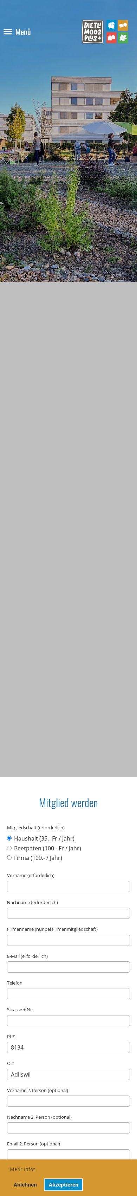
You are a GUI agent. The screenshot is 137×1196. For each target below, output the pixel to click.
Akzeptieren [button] (63, 1184)
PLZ (11, 1036)
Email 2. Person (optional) (33, 1144)
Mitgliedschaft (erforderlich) (36, 827)
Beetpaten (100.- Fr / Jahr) (47, 848)
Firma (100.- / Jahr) (37, 858)
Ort (10, 1063)
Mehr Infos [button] (22, 1169)
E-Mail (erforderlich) (27, 956)
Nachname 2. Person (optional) (39, 1117)
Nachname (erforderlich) (32, 902)
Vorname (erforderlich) (30, 875)
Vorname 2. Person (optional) (37, 1090)
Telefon (14, 983)
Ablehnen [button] (25, 1184)
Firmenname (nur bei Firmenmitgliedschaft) (52, 929)
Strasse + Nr (19, 1009)
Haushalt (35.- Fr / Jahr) (43, 838)
